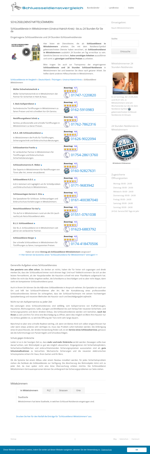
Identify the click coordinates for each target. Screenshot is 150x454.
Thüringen (56, 79)
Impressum (135, 439)
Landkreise (114, 7)
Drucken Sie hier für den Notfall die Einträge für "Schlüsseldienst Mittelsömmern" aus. (54, 416)
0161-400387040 (84, 199)
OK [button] (137, 450)
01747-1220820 (83, 95)
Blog (114, 439)
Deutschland (44, 79)
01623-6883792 (83, 229)
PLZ (49, 390)
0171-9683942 (82, 185)
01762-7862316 (83, 124)
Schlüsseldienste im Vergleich (24, 79)
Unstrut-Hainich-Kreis (72, 79)
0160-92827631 (83, 170)
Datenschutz (124, 439)
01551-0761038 (83, 214)
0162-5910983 (82, 109)
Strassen (63, 390)
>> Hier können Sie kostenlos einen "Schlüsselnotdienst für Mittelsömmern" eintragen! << (58, 254)
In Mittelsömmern (29, 390)
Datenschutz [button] (106, 450)
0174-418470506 (84, 243)
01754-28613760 (84, 154)
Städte (131, 7)
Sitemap (13, 439)
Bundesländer (93, 7)
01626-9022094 (83, 138)
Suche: (114, 38)
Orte (78, 390)
